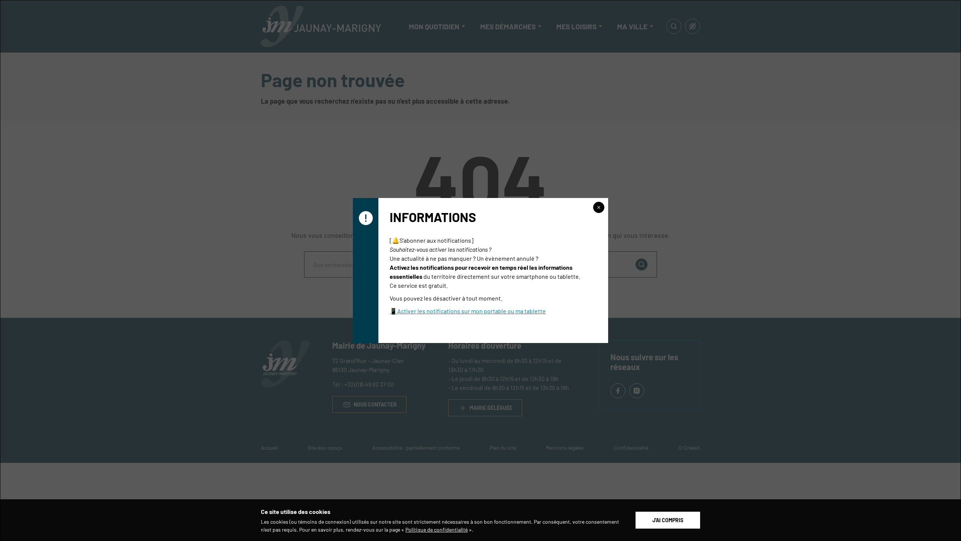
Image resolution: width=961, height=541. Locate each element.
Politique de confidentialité (436, 529)
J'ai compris (667, 520)
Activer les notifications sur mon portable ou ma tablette (471, 310)
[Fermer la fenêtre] (598, 207)
